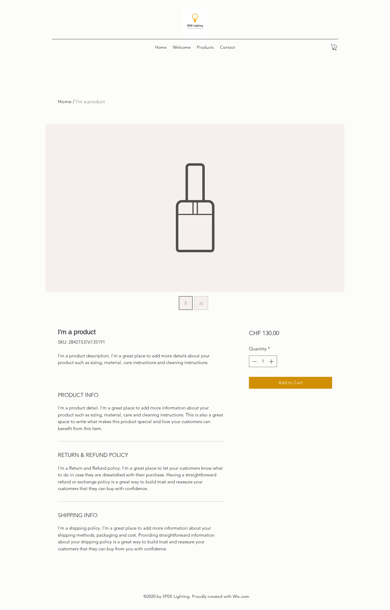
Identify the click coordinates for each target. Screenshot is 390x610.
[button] (334, 47)
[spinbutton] (263, 361)
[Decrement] (254, 361)
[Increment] (272, 361)
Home (65, 101)
